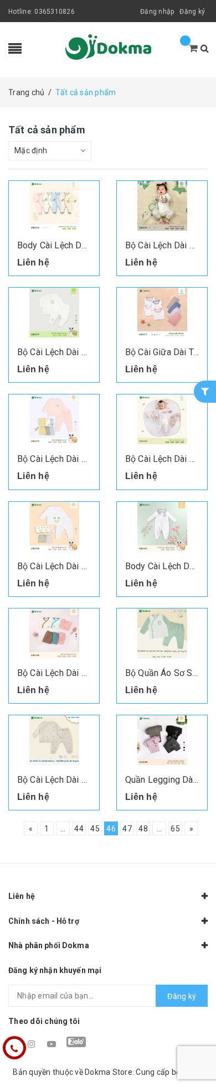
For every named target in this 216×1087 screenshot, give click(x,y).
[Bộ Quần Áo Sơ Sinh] (162, 633)
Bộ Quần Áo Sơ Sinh (164, 673)
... (63, 828)
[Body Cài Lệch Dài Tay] (54, 206)
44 (79, 828)
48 (143, 828)
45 (95, 828)
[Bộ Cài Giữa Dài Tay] (162, 312)
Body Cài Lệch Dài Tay (60, 245)
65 (175, 828)
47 (127, 828)
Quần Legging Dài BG (167, 779)
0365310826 (54, 11)
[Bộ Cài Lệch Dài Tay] (162, 206)
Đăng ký (192, 11)
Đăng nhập (157, 11)
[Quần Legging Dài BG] (162, 740)
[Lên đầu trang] (194, 1054)
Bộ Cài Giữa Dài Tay (163, 352)
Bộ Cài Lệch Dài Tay (164, 245)
